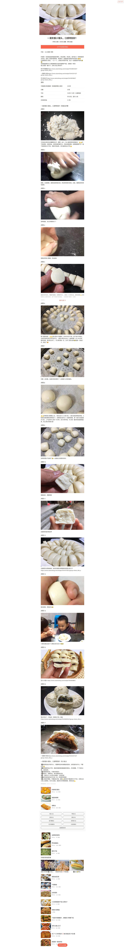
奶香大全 (51, 817)
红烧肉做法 (73, 824)
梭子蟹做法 (51, 820)
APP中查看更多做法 (62, 47)
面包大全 (74, 817)
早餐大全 (74, 813)
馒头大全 (51, 813)
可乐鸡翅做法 (51, 824)
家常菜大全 (73, 820)
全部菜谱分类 (62, 827)
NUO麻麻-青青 (49, 52)
